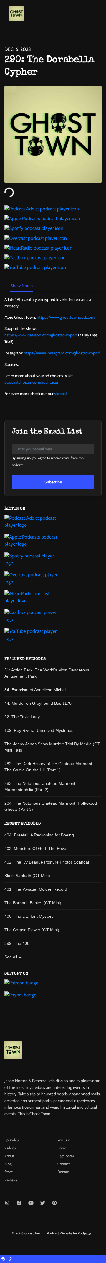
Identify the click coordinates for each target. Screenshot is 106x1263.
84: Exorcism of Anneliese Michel (35, 689)
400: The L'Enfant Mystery (29, 916)
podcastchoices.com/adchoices (31, 382)
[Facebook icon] (19, 1203)
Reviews (11, 1180)
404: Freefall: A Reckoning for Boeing (39, 835)
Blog (7, 1164)
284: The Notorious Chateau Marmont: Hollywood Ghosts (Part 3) (50, 806)
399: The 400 (16, 943)
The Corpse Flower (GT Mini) (31, 929)
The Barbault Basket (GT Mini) (32, 902)
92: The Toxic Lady (22, 716)
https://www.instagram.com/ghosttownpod (62, 353)
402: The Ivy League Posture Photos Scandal (46, 862)
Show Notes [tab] (21, 285)
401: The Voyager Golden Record (35, 889)
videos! (60, 393)
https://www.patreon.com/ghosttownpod (40, 335)
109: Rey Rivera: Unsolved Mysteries (38, 730)
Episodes (11, 1140)
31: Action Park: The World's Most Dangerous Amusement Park (46, 673)
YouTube (64, 1140)
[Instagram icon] (7, 1203)
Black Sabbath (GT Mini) (27, 875)
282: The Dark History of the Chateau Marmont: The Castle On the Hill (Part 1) (48, 766)
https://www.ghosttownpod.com (66, 317)
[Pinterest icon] (54, 1203)
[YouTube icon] (31, 1203)
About (9, 1156)
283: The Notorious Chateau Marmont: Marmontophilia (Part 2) (40, 786)
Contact (63, 1164)
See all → (13, 957)
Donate (63, 1172)
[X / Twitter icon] (43, 1203)
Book (61, 1148)
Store (8, 1172)
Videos (10, 1148)
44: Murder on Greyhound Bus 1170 (38, 703)
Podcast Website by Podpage (69, 1233)
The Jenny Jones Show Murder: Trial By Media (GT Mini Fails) (52, 747)
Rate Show (65, 1156)
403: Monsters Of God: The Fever (36, 848)
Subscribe (53, 482)
